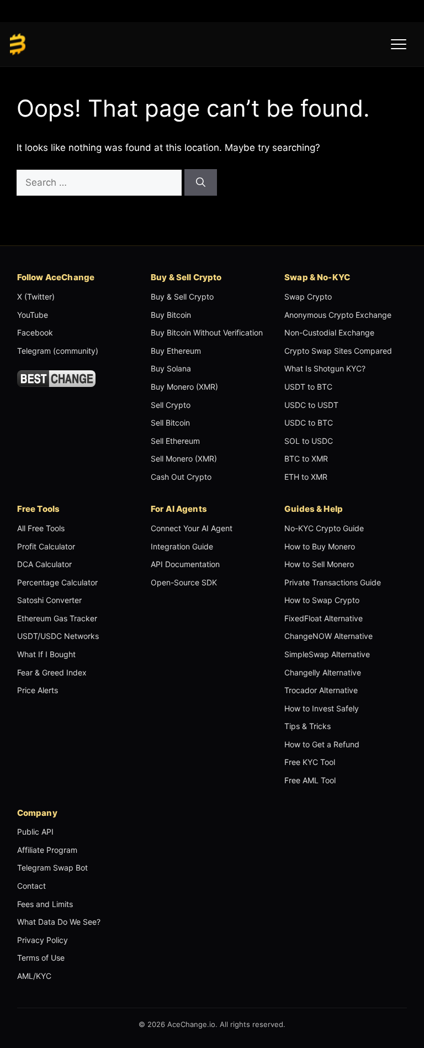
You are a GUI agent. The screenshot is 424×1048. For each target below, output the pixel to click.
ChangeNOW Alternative (328, 636)
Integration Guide (182, 546)
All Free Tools (41, 528)
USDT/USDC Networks (58, 636)
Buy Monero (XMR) (184, 386)
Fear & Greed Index (52, 672)
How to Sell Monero (319, 564)
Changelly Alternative (322, 672)
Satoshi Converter (49, 600)
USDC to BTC (308, 422)
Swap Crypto (308, 296)
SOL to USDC (308, 441)
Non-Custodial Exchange (329, 332)
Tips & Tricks (307, 726)
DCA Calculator (44, 564)
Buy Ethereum (176, 350)
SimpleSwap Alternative (327, 654)
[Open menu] (398, 44)
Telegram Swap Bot (52, 867)
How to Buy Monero (319, 546)
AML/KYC (34, 976)
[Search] (200, 182)
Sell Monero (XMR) (184, 458)
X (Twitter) (36, 296)
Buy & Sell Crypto (182, 296)
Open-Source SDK (184, 582)
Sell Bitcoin (170, 422)
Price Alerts (37, 690)
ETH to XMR (305, 476)
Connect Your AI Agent (191, 528)
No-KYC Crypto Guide (324, 528)
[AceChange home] (17, 44)
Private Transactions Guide (332, 582)
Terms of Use (41, 957)
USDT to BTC (308, 386)
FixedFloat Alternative (323, 618)
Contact (31, 885)
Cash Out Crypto (181, 476)
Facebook (35, 332)
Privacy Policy (42, 940)
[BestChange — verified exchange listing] (56, 378)
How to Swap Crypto (321, 600)
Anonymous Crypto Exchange (337, 314)
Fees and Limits (45, 904)
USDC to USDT (311, 405)
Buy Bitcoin (171, 314)
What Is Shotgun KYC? (324, 368)
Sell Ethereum (175, 441)
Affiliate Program (47, 850)
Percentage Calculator (57, 582)
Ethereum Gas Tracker (57, 618)
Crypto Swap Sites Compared (338, 350)
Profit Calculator (46, 546)
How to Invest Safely (321, 708)
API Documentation (185, 564)
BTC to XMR (306, 458)
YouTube (32, 314)
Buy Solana (171, 368)
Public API (35, 831)
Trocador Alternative (321, 690)
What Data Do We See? (58, 921)
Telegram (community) (57, 350)
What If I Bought (46, 654)
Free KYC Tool (309, 762)
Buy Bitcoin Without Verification (207, 332)
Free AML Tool (310, 780)
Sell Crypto (170, 405)
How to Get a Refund (321, 744)
